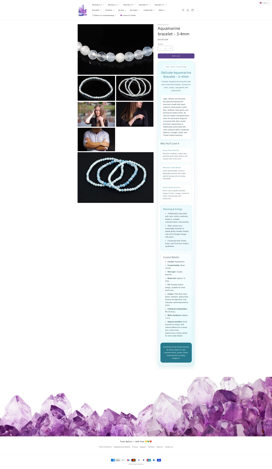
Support (143, 447)
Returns (160, 447)
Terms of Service (105, 447)
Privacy (135, 447)
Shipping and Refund (122, 447)
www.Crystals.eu (138, 464)
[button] (183, 10)
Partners (151, 447)
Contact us (169, 447)
